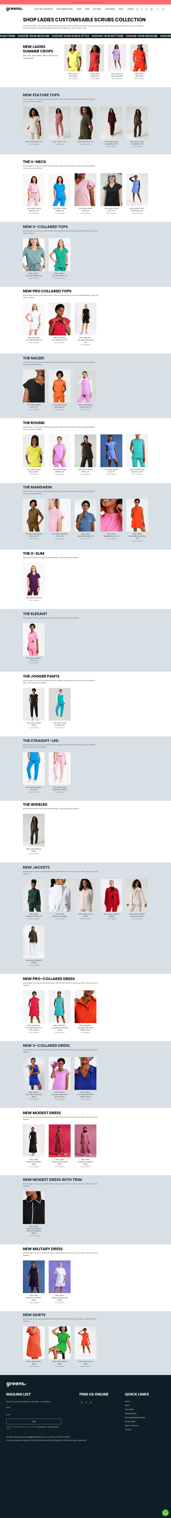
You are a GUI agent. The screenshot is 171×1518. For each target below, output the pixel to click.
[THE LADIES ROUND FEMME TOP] (59, 450)
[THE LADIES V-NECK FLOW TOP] (85, 189)
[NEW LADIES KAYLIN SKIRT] (85, 1342)
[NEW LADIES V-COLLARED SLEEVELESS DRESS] (34, 1073)
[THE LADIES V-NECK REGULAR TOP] (34, 189)
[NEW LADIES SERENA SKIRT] (59, 1342)
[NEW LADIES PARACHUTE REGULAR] (34, 895)
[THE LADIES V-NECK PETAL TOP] (111, 189)
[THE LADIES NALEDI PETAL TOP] (34, 386)
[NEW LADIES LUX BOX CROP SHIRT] (117, 57)
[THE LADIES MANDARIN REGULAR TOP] (34, 515)
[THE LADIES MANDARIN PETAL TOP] (59, 515)
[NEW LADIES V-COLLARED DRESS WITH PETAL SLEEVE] (59, 1073)
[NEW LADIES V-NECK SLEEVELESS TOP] (137, 189)
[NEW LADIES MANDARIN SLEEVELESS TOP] (137, 515)
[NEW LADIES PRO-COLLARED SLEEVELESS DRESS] (59, 1006)
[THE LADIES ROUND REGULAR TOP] (34, 450)
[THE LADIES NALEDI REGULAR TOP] (59, 386)
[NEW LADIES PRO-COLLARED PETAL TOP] (59, 319)
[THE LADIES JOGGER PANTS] (34, 704)
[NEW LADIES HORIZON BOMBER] (111, 895)
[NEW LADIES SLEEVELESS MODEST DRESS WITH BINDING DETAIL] (34, 1207)
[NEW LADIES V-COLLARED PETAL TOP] (59, 254)
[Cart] (163, 9)
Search (127, 1401)
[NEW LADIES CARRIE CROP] (95, 57)
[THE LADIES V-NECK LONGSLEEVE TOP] (137, 123)
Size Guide (129, 1409)
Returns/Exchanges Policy (135, 1417)
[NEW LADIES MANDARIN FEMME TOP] (85, 515)
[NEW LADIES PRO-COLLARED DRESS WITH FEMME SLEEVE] (85, 1006)
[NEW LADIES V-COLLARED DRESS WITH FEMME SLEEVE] (85, 1073)
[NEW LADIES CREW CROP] (139, 57)
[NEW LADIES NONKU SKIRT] (34, 1342)
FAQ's (127, 1405)
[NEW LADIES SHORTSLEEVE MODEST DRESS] (59, 1140)
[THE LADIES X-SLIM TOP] (34, 579)
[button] (79, 9)
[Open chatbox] (165, 1512)
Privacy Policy (42, 1426)
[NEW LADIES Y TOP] (59, 123)
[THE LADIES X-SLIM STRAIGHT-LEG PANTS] (59, 768)
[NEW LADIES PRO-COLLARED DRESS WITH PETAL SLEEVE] (34, 1006)
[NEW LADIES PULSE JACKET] (85, 895)
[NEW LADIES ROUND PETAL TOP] (85, 450)
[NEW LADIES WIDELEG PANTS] (34, 830)
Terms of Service (54, 1426)
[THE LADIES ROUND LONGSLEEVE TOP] (111, 123)
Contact (128, 1430)
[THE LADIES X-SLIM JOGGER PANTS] (59, 704)
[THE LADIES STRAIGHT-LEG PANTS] (34, 768)
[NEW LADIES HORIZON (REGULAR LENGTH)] (137, 895)
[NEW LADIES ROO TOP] (85, 123)
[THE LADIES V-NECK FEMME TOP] (59, 189)
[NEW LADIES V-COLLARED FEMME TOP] (34, 254)
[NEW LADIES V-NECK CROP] (73, 57)
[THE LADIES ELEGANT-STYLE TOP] (34, 639)
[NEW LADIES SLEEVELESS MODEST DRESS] (34, 1140)
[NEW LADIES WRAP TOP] (34, 123)
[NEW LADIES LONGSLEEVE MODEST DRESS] (85, 1140)
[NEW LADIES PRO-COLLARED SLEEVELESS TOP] (85, 319)
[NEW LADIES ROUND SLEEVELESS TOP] (137, 450)
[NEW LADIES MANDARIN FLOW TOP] (111, 515)
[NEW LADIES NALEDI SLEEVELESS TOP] (85, 386)
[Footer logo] (16, 1384)
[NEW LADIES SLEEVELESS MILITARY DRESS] (34, 1276)
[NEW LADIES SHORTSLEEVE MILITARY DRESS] (59, 1276)
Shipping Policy (131, 1413)
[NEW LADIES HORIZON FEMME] (34, 941)
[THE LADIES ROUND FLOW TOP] (111, 450)
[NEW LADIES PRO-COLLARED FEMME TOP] (34, 319)
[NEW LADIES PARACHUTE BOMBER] (59, 895)
